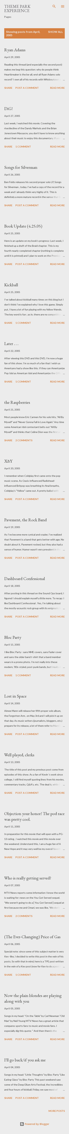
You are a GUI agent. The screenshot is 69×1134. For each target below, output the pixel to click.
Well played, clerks (19, 755)
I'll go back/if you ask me (25, 1060)
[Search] (54, 6)
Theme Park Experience (17, 8)
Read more (57, 87)
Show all (55, 31)
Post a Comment (27, 87)
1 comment (23, 146)
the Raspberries (17, 402)
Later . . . (11, 343)
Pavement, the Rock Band (25, 520)
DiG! (8, 108)
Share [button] (8, 87)
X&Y (8, 461)
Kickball (11, 285)
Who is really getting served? (27, 878)
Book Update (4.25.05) (23, 226)
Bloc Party (12, 637)
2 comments (23, 440)
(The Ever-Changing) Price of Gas (32, 936)
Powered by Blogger (36, 1124)
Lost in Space (15, 696)
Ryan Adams (14, 50)
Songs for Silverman (20, 167)
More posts (56, 1110)
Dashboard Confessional (24, 578)
